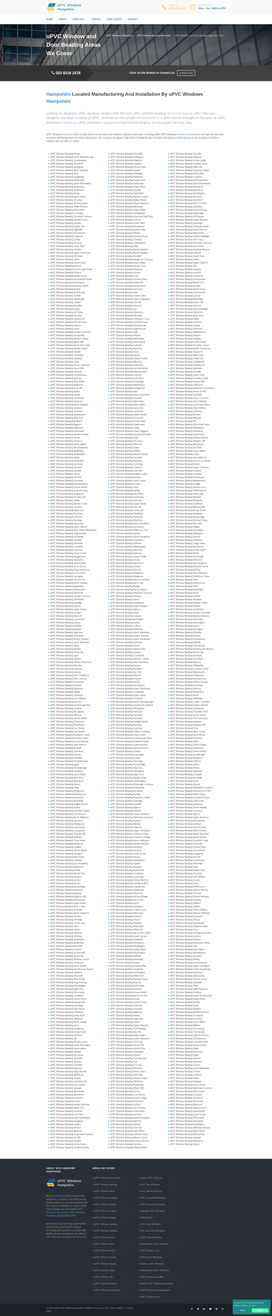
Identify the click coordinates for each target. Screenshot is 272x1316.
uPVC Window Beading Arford (125, 646)
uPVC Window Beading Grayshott (186, 1015)
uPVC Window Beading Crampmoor (67, 831)
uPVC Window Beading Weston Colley (188, 603)
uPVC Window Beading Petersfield (126, 193)
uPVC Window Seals (104, 1270)
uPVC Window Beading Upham (125, 1124)
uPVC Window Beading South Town (127, 223)
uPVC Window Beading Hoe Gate (186, 619)
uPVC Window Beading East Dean (66, 1115)
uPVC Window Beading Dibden (185, 907)
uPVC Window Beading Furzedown (127, 692)
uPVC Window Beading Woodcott (66, 781)
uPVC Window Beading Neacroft (66, 616)
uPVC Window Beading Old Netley (67, 599)
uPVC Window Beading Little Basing (127, 342)
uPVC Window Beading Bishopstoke (187, 507)
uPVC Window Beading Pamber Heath (69, 349)
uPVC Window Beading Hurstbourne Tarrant (71, 969)
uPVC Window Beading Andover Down (69, 491)
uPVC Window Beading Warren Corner (129, 1138)
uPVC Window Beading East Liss (185, 306)
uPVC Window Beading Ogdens (125, 864)
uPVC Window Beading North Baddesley (130, 633)
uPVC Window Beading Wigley (185, 527)
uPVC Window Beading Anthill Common (189, 1012)
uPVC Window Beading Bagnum (66, 425)
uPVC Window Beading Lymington (67, 576)
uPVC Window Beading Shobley (65, 626)
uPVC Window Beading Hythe (64, 259)
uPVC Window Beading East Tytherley (188, 401)
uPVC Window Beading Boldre (184, 464)
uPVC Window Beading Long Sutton (67, 827)
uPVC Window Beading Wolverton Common (131, 817)
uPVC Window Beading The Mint (66, 1065)
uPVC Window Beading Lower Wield (127, 263)
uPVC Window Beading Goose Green (68, 263)
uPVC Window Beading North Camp (187, 289)
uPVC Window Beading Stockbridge (187, 755)
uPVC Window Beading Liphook (185, 253)
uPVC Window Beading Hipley (65, 458)
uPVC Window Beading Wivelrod (126, 1068)
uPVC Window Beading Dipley (184, 454)
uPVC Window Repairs (105, 1264)
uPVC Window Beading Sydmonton (187, 434)
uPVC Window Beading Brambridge (187, 517)
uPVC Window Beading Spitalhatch (187, 609)
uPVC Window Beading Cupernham (67, 619)
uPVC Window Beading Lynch (124, 903)
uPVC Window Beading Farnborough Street (71, 269)
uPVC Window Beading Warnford (66, 821)
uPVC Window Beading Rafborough (67, 900)
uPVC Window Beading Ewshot (185, 636)
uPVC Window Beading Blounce (185, 662)
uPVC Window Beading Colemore (66, 401)
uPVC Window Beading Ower (124, 487)
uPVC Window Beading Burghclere (67, 943)
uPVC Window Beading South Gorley (128, 854)
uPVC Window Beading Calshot (65, 1124)
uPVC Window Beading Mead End (66, 510)
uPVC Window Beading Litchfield (186, 395)
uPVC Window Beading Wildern (185, 903)
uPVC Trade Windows (151, 1237)
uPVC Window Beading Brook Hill (66, 652)
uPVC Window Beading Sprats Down (68, 1144)
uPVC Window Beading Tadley (184, 1078)
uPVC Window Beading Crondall (66, 540)
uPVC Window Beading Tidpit (184, 1055)
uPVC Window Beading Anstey (125, 560)
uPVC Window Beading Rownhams (67, 725)
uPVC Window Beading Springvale (66, 167)
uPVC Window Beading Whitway (66, 936)
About (63, 19)
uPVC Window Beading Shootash (66, 550)
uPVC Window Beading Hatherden (127, 184)
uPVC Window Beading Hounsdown (187, 850)
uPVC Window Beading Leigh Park (126, 1019)
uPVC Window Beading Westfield (186, 368)
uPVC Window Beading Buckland (126, 669)
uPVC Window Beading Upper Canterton (190, 966)
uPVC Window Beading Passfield (66, 467)
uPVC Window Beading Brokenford (67, 187)
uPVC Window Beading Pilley (184, 986)
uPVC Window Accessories (107, 1178)
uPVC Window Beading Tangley (185, 325)
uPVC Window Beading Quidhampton (68, 160)
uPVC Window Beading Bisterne (65, 1131)
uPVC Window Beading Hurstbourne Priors (131, 738)
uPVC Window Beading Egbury (185, 814)
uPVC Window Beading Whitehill (66, 758)
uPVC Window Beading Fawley (65, 807)
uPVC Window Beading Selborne (126, 827)
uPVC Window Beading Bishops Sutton (129, 197)
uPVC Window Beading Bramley (125, 982)
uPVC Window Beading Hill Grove (66, 312)
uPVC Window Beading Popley (125, 1022)
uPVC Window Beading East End (66, 702)
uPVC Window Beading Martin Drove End (70, 662)
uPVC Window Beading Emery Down (68, 1032)
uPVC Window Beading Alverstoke (67, 956)
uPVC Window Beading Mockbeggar (67, 986)
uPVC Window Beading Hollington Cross (129, 319)
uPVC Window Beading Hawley (65, 1078)
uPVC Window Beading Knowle (185, 857)
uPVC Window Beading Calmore (125, 1144)
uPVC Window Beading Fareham (66, 685)
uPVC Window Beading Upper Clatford (189, 263)
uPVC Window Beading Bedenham (67, 451)
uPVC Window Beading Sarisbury (66, 408)
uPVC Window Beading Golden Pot (67, 226)
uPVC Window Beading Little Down (127, 1111)
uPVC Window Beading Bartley (185, 1002)
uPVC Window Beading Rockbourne (187, 639)
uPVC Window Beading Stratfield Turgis (189, 840)
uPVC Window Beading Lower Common (189, 398)
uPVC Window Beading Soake (124, 448)
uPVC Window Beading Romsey (65, 755)
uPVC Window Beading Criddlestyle (187, 362)
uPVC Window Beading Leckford (66, 378)
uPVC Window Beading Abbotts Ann (128, 649)
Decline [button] (243, 1310)
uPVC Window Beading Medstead (126, 177)
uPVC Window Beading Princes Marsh (68, 487)
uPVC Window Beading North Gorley (68, 966)
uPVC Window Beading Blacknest (66, 689)
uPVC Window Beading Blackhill (125, 1121)
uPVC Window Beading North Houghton (130, 537)
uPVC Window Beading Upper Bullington (130, 299)
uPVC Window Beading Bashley (125, 477)
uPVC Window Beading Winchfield (67, 210)
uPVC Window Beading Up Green (66, 464)
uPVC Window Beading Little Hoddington (70, 1118)
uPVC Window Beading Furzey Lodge (188, 160)
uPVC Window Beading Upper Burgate (128, 606)
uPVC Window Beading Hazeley (65, 1141)
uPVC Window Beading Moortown (127, 1101)
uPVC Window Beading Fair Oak (125, 672)
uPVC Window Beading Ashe (64, 926)
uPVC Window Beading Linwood (126, 1009)
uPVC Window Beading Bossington (187, 530)
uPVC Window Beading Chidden (66, 847)
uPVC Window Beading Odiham (185, 761)
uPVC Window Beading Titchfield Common (71, 217)
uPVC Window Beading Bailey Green (127, 1035)
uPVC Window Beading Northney (186, 973)
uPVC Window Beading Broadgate (126, 619)
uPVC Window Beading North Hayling (68, 583)
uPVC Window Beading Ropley (65, 289)
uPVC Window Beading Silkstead (186, 982)
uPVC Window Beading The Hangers (187, 1032)
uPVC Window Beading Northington (187, 193)
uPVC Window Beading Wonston (186, 197)
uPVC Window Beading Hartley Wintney (70, 1105)
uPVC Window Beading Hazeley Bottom (69, 1148)
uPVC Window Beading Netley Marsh (128, 200)
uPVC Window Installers (106, 1224)
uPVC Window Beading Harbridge (66, 1006)
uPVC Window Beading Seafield (125, 956)
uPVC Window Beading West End (66, 418)
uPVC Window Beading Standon (126, 306)
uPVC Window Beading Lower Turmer (128, 936)
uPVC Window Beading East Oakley (67, 1085)
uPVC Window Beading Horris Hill (66, 368)
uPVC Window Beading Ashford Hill (127, 1048)
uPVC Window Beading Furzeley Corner (189, 378)
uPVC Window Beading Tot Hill (65, 1138)
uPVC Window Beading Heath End (67, 1108)
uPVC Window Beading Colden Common (190, 702)
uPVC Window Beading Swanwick (186, 276)
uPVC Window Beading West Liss (126, 550)
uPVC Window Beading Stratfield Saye (128, 322)
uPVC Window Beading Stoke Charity (188, 751)
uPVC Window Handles (105, 1231)
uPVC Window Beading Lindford (185, 322)
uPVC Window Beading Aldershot (126, 629)
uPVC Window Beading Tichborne (66, 963)
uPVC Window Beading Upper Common (189, 467)
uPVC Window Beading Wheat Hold (127, 421)
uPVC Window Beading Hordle (125, 491)
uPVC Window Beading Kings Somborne (69, 570)
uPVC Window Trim (149, 1251)
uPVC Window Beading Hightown (66, 428)
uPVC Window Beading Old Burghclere (189, 180)
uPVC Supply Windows (105, 1284)
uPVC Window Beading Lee (63, 1039)
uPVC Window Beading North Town (127, 1072)
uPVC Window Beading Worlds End (67, 874)
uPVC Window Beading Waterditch (187, 692)
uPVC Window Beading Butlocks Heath (69, 286)
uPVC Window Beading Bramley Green (69, 738)
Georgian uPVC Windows (152, 1211)
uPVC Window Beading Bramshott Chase (190, 943)
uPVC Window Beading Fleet (184, 580)
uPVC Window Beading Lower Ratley (188, 451)
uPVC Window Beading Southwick (127, 411)
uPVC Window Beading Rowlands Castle (69, 735)
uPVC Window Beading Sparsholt (126, 728)
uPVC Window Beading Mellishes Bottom (190, 1128)
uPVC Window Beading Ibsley (64, 646)
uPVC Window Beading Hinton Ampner (189, 682)
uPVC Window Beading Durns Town (67, 573)
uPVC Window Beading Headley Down (189, 164)
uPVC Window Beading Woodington (127, 953)
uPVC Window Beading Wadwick (66, 358)
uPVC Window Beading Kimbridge (66, 355)
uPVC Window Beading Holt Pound (67, 1009)
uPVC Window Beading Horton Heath (68, 718)
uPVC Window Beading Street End (186, 358)
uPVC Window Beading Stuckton (186, 874)
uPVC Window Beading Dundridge (127, 382)
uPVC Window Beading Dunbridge (127, 755)
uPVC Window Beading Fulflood (65, 273)
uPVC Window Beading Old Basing (187, 217)
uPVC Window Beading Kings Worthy (68, 1072)
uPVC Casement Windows (153, 1198)
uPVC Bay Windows (150, 1185)
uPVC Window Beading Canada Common (70, 596)
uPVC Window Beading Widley (125, 451)
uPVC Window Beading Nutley (125, 586)
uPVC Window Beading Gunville (185, 372)
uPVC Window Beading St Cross (125, 1065)
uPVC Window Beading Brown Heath (128, 992)
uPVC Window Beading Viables (65, 692)
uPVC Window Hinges (105, 1218)
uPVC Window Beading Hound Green (188, 827)
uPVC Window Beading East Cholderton (69, 675)
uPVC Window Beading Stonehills (126, 154)
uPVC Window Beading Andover (66, 1062)
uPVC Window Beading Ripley (184, 319)
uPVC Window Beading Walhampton (188, 332)
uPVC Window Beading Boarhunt (186, 1105)
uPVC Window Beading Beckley (65, 916)
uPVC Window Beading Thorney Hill (67, 834)
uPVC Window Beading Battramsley (187, 1134)
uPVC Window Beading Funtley (125, 484)
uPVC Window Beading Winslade (66, 543)
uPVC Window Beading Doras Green (128, 735)
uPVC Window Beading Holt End (66, 517)
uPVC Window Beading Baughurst (186, 758)
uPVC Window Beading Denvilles (66, 306)
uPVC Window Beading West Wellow (188, 408)
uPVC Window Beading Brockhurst (187, 477)
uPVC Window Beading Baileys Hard (187, 870)
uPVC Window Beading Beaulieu (66, 629)
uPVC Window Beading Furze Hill (186, 844)
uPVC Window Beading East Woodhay (69, 864)
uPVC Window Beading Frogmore (66, 236)
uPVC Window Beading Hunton (125, 566)
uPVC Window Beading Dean (124, 438)
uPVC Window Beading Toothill (65, 296)
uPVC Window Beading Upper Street (128, 504)
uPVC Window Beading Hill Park (66, 477)
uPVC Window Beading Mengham (126, 573)
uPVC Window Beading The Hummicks (189, 718)
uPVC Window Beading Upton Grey (187, 375)
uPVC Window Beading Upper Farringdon (130, 831)
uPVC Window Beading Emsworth (126, 418)
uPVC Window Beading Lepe (64, 656)
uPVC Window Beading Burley (65, 193)
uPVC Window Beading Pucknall (185, 893)
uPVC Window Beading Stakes (184, 259)
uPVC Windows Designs (106, 1198)
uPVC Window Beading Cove (124, 276)
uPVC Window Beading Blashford (126, 520)
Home (49, 19)
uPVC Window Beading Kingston (186, 157)
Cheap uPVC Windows (151, 1178)
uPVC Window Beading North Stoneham (130, 524)
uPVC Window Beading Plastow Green (128, 1078)
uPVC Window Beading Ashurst (65, 606)
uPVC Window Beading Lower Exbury (188, 715)
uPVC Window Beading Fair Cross (186, 240)
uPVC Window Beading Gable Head (127, 425)
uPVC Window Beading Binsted (185, 415)
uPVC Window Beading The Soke (126, 761)
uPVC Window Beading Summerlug (187, 1029)
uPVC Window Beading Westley (65, 1052)
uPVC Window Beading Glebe (184, 1048)
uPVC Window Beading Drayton (125, 679)
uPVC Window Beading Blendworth (187, 672)
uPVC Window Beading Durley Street (188, 342)
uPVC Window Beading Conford (125, 916)
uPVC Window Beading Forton (65, 883)
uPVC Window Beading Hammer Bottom (190, 250)
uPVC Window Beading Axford (125, 355)
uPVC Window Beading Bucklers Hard (128, 279)
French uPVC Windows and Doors (157, 1284)
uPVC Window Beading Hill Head (66, 256)
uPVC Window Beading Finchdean (186, 659)
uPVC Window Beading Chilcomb (126, 1006)
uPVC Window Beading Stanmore (126, 715)
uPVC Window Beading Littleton (185, 824)
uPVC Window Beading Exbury (65, 623)
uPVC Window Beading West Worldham (129, 662)
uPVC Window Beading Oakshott (66, 1019)
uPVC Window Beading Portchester (127, 788)
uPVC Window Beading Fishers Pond (68, 999)
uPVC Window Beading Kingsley (185, 269)
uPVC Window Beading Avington (126, 867)
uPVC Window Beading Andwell (125, 989)
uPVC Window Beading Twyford (185, 471)
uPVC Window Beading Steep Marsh (187, 999)
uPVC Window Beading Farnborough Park (70, 705)
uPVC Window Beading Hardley (65, 223)
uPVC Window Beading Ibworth (185, 1058)
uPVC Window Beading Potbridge (186, 864)
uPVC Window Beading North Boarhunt (189, 834)
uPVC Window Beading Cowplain (186, 774)
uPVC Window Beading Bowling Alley (128, 966)
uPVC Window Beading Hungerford (127, 388)
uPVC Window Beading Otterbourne (187, 365)
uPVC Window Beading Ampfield (66, 910)
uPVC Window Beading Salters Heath (188, 745)
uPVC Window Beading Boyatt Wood (188, 1045)
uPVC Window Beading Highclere (66, 633)
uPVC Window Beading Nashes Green (128, 778)
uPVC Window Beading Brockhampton (69, 484)
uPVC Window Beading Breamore (66, 844)
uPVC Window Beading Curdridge (66, 213)
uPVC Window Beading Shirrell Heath (188, 847)
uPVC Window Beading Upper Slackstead (130, 639)
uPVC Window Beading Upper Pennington (70, 184)
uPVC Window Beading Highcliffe (66, 230)
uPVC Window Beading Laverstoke (127, 877)
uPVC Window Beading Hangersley (67, 177)
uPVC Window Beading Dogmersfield (68, 533)
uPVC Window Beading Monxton (66, 666)
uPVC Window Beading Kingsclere (66, 524)
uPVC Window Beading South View (67, 246)
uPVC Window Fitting (105, 1204)
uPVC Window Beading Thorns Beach (68, 850)
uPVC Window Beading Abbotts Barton (129, 454)
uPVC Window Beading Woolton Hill (187, 725)
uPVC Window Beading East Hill (125, 507)
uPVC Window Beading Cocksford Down (190, 798)
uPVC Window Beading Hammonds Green (130, 434)
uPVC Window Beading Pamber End (127, 266)
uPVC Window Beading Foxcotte (126, 1128)
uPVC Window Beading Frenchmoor (67, 814)
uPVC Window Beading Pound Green (128, 167)
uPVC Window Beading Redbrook (66, 385)
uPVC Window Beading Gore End (126, 289)
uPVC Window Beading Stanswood (187, 923)
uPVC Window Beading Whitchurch (187, 887)
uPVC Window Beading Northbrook (67, 292)
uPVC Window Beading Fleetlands (186, 514)
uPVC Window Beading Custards (126, 375)
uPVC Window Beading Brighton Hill (68, 897)
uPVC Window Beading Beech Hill (66, 342)
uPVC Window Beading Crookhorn (127, 874)
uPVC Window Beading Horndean (186, 685)
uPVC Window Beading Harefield (186, 778)
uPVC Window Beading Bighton (125, 807)
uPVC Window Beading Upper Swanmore (70, 253)
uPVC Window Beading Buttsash (126, 500)
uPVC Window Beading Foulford (185, 992)
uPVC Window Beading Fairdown (66, 890)
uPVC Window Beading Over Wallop (68, 699)
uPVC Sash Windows (150, 1224)
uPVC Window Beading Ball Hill (125, 1032)
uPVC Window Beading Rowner (125, 666)
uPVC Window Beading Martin (125, 682)
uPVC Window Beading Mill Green (126, 913)
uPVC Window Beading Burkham (66, 421)
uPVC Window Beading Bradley (125, 794)
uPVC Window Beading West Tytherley (69, 170)
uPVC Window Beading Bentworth (187, 444)
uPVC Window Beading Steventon (126, 365)
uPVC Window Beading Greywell (66, 411)
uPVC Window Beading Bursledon (126, 791)
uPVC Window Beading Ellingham (186, 500)
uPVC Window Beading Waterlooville (128, 325)
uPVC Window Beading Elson (184, 930)
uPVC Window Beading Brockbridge (67, 887)
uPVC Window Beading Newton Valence (189, 616)
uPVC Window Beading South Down (68, 566)
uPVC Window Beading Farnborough (188, 279)
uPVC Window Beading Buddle (65, 870)
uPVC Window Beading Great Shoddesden (190, 969)
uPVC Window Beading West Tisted (187, 1131)
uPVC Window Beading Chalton (65, 302)
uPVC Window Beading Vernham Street (69, 434)
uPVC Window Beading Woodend (186, 431)
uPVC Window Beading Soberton (66, 669)
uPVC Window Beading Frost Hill (66, 388)
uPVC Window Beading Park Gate (126, 1075)
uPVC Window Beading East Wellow (187, 877)
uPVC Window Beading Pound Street (188, 392)
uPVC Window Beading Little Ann (126, 471)
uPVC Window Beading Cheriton (126, 240)
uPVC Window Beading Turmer (185, 1065)
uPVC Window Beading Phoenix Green (69, 203)
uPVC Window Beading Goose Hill (126, 510)
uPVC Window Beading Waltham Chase (69, 959)
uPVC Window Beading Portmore (126, 712)
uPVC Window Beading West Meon (187, 949)
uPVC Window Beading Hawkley (185, 900)
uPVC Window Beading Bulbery (185, 940)
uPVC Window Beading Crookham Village (130, 837)
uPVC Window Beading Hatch (124, 599)
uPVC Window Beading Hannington (187, 623)
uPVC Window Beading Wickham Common (131, 593)
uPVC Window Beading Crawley (65, 613)
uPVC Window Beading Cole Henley (187, 646)
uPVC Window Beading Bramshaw (127, 1085)
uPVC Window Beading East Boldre (67, 732)
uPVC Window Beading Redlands (126, 1012)
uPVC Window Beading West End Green (129, 580)
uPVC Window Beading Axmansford (127, 286)
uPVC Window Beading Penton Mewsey (189, 897)
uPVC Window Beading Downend (66, 1098)
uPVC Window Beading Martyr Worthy (129, 880)
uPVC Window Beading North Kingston (69, 405)
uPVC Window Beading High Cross (127, 774)
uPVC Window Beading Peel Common (68, 679)
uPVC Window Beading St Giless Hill (67, 497)
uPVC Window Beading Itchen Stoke (187, 550)
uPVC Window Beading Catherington (128, 781)
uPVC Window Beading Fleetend (66, 973)
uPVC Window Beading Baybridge (186, 299)
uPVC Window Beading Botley (65, 392)
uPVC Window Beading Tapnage (65, 1088)
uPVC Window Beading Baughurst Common (131, 259)
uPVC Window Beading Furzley (185, 880)
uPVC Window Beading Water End (127, 976)
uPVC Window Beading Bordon (125, 857)
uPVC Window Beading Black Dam (67, 857)
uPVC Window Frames (105, 1211)
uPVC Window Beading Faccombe (66, 1055)
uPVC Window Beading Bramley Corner (189, 566)
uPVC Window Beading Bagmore (66, 1068)
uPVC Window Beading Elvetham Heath (129, 741)
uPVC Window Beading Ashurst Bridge (128, 897)
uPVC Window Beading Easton (125, 623)
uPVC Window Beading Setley (64, 362)
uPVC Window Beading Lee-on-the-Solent (130, 933)
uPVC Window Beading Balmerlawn (127, 385)
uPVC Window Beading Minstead (126, 316)
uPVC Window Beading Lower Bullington (130, 840)
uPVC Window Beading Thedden (66, 860)
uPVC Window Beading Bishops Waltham (190, 913)
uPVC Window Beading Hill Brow (126, 1082)
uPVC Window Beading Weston (125, 335)
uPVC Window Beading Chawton (126, 467)
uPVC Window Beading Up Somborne (188, 963)
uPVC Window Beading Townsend (66, 636)
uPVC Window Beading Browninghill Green (71, 279)
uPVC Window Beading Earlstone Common (191, 243)
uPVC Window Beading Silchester (66, 1035)
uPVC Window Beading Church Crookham (190, 461)
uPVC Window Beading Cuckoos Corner (189, 669)
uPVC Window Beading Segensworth (128, 329)
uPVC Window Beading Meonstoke (187, 1118)
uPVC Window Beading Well (124, 332)
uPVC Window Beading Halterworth (187, 1111)
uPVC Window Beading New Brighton (188, 563)
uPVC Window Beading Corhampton (128, 243)
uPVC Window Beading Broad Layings (128, 1098)
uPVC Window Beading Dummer (126, 398)
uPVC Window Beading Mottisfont (187, 187)
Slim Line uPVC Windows (152, 1231)
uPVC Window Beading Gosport (125, 652)
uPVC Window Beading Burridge (66, 520)
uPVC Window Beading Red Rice (126, 349)
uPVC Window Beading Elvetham (186, 656)
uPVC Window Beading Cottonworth (188, 292)
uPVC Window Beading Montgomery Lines (190, 933)
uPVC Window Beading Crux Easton (127, 1095)
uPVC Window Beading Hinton (65, 154)
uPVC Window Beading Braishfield (186, 590)
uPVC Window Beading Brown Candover (70, 365)
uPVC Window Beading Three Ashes (67, 840)
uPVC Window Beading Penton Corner (188, 979)
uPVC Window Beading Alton (64, 174)
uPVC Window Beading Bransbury (186, 190)
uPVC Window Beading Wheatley (126, 174)
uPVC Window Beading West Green (67, 979)
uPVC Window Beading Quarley (125, 190)
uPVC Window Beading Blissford (126, 362)
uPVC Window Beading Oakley (65, 500)
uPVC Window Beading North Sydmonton (190, 349)
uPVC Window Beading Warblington (127, 946)
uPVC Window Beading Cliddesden (187, 666)
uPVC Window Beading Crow (184, 728)
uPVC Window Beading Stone (64, 329)
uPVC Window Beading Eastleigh (66, 603)
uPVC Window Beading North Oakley (68, 1022)
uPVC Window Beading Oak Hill (125, 302)
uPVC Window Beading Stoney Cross (188, 487)
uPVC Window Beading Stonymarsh (67, 233)
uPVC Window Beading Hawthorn (186, 200)
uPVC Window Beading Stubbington (67, 454)
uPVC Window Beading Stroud (125, 1091)
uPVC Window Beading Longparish (187, 854)
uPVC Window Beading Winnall (125, 675)
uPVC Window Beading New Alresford (188, 573)
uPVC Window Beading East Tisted (187, 246)
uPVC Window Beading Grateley (185, 474)
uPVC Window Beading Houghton (66, 1121)
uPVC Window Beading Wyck (184, 593)
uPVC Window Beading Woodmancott (69, 448)
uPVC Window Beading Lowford (185, 1075)
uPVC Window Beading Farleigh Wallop (129, 722)
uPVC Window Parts (104, 1244)
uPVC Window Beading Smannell (66, 1111)
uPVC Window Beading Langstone (66, 494)
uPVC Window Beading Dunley (65, 240)
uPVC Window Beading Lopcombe (126, 408)
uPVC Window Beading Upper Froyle (128, 557)
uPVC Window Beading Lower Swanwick (130, 1039)
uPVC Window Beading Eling (124, 246)
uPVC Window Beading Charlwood (67, 722)
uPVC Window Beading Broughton (67, 712)
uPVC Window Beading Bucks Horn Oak (70, 345)
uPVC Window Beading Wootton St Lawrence (192, 388)
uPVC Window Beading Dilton (184, 741)
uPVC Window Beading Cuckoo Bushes (69, 741)
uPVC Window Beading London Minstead (190, 613)
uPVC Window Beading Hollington (126, 157)
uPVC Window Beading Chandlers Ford (189, 712)
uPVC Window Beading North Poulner (188, 230)
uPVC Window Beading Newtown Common (191, 1088)
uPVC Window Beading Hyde (124, 352)
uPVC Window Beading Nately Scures (68, 276)
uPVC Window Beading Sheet (184, 1006)
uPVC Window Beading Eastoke (65, 672)
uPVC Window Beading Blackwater (67, 1091)
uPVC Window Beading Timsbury (66, 441)
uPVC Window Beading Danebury (66, 771)
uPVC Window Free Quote (107, 1290)
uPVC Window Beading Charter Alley (128, 296)
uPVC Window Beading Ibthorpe (66, 372)
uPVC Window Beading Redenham (67, 867)
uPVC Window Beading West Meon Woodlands (73, 530)
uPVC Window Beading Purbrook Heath (189, 226)
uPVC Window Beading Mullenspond (188, 491)
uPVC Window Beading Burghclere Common (72, 1134)
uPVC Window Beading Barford (65, 266)
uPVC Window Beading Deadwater (187, 708)
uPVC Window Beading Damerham (67, 398)
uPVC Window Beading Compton (186, 177)
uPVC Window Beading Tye (183, 266)
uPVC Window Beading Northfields (127, 870)
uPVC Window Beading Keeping (65, 893)
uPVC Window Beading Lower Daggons (129, 431)
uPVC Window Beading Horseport (126, 907)
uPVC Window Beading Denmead (66, 481)
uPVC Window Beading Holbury (65, 325)
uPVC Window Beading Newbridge (127, 339)
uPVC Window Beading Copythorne (127, 887)
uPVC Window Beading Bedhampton (68, 794)
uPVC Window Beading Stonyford (66, 164)
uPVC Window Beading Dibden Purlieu (129, 358)
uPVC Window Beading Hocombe (66, 976)
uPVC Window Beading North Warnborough (131, 702)
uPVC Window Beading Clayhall (185, 1138)
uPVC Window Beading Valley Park (67, 989)
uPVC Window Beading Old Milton (127, 494)
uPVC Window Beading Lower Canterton (130, 814)
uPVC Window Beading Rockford (66, 514)
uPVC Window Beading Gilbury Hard (188, 1108)
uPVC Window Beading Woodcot (126, 893)
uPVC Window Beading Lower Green (128, 695)
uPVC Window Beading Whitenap (126, 207)
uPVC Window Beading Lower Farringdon (130, 1118)
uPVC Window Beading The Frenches (128, 1058)
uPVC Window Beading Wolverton (186, 1141)
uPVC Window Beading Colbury (125, 626)
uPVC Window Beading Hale (184, 946)
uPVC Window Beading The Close (126, 1042)
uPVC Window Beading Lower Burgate (128, 745)
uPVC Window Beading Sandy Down (128, 481)
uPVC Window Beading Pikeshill (185, 497)
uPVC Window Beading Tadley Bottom (69, 207)
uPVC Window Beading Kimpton (66, 877)
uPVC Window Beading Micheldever (187, 821)
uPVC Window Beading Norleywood (67, 415)
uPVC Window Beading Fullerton (126, 553)
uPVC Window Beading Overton (66, 708)
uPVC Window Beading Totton (65, 930)
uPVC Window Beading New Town (67, 778)
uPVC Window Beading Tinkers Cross (128, 910)
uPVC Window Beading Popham (125, 821)
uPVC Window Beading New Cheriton (188, 203)
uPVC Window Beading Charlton (66, 949)
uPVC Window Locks (104, 1237)
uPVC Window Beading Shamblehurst (188, 458)
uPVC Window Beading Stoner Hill (127, 1045)
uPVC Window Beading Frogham (186, 1082)
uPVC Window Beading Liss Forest (126, 900)
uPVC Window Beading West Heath (127, 405)
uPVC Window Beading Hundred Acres (129, 236)
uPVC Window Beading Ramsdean (186, 1121)
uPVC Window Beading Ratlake (65, 649)
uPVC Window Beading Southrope (127, 497)
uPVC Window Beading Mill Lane (126, 444)
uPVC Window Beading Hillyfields (186, 699)
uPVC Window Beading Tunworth (186, 352)
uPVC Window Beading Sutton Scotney (129, 636)
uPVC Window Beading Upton (184, 765)
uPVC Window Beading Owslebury (67, 1029)
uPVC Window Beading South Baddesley (189, 1068)
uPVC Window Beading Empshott (186, 916)
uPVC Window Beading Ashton (125, 533)
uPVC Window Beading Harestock (66, 798)
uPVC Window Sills (103, 1277)
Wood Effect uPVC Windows (154, 1244)
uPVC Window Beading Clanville (185, 154)
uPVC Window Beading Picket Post (187, 174)
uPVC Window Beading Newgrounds (188, 481)
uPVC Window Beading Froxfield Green (69, 761)
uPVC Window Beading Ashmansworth (129, 748)
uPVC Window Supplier (151, 1277)
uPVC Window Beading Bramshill (66, 946)
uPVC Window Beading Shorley (125, 273)
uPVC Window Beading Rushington (187, 1124)
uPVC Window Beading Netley (184, 768)
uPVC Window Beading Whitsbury (67, 1075)
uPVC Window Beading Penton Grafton (69, 639)
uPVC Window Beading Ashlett (65, 395)
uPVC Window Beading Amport (185, 335)
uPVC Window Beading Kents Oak (126, 583)
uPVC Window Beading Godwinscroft (68, 1082)
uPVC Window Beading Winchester (67, 992)
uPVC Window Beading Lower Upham (188, 837)
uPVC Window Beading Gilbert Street (128, 415)
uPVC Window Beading (105, 1185)
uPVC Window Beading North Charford (69, 913)
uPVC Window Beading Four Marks (67, 728)
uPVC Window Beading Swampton (67, 682)
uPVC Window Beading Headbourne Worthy (191, 649)
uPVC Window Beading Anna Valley (127, 986)
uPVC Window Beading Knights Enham (69, 804)
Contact (133, 19)
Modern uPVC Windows (152, 1264)
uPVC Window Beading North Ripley (68, 197)
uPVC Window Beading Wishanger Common (131, 784)
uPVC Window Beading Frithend (125, 596)
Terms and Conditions (114, 1308)
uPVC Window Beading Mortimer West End (131, 217)
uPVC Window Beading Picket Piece (127, 187)
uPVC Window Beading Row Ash (186, 524)
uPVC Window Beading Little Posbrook (189, 989)
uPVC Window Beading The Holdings (128, 1029)
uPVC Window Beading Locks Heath (67, 774)
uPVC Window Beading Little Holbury (68, 1048)
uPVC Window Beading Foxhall (125, 758)
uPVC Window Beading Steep (64, 788)
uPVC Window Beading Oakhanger (187, 557)
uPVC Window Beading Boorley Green (68, 504)
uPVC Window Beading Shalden (125, 751)
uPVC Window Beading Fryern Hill (186, 302)
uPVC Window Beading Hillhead (125, 543)
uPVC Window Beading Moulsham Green (130, 798)
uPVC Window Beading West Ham (187, 355)
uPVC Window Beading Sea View (186, 448)
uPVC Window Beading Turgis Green (187, 543)
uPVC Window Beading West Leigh (187, 494)
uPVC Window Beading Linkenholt (126, 540)
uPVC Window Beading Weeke (125, 233)
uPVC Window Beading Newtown (186, 1062)
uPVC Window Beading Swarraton (67, 560)
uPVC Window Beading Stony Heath (187, 1085)
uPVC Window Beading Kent (124, 392)
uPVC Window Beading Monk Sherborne (130, 395)
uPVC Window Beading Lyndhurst (186, 804)
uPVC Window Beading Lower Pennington (70, 1045)
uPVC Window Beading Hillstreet (66, 933)
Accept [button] (260, 1310)
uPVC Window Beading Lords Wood (187, 735)
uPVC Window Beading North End (186, 283)
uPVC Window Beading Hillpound (126, 930)
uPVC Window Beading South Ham (187, 256)
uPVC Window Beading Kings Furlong (68, 982)
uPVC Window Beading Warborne (126, 312)
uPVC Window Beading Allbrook (185, 418)
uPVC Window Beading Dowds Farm (128, 180)
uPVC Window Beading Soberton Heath (129, 834)
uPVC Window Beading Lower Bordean (189, 220)
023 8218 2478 (178, 8)
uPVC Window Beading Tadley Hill (126, 283)
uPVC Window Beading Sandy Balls (67, 1015)
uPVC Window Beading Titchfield (66, 1058)
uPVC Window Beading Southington (127, 973)
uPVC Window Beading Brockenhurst (188, 679)
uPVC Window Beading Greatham (186, 504)
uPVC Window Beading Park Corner (187, 1091)
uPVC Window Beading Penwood (126, 269)
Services (78, 19)
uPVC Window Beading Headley (185, 339)
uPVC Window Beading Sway (184, 867)
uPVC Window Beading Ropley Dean (128, 949)
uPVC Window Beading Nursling (66, 316)
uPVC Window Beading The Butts (126, 699)
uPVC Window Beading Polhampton (67, 590)
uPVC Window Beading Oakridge (66, 920)
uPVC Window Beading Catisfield (186, 207)
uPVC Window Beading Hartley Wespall (129, 844)
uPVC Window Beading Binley (184, 553)
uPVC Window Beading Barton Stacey (128, 590)
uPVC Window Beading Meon (184, 626)
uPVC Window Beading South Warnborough (72, 157)
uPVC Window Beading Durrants (186, 956)
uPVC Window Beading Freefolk (125, 811)
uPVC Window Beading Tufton (65, 474)
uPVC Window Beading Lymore (185, 296)
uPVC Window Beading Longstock (126, 969)
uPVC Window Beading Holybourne (67, 319)
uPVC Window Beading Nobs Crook (67, 907)
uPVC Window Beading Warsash (126, 923)
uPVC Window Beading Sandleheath (127, 213)
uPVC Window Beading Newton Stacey (69, 339)
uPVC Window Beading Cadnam (125, 616)
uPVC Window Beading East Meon (127, 378)
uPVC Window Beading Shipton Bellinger (190, 236)
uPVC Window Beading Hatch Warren (68, 527)
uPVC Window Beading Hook (184, 781)
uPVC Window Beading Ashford (185, 689)
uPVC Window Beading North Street (187, 794)
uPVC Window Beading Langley (185, 484)
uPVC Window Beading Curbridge (126, 464)
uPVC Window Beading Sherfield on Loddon (191, 788)
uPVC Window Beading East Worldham (129, 368)
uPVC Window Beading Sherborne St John (190, 791)
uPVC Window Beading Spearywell (67, 190)
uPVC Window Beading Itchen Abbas (68, 444)
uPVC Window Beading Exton (184, 883)
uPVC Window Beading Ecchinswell (67, 953)
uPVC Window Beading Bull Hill (125, 570)
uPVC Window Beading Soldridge (126, 801)
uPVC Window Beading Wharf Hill (126, 1088)
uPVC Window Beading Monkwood (127, 226)
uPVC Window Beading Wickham (186, 540)
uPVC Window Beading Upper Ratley (68, 903)
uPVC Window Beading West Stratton (188, 831)
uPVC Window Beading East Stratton (128, 1108)
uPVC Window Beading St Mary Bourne (129, 1141)
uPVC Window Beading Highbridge (187, 213)
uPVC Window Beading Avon (64, 1025)
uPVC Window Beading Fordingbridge (68, 768)
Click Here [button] (252, 1305)
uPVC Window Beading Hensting (126, 517)
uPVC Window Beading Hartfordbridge (189, 309)
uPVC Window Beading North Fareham (129, 250)
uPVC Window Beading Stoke (124, 613)
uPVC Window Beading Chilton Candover (130, 732)
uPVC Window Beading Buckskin (126, 725)
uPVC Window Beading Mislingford (127, 708)
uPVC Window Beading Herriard (125, 1115)
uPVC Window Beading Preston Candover (70, 332)
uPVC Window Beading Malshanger (67, 299)
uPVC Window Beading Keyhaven (186, 1052)
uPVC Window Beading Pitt (183, 421)
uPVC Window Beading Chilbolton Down (190, 576)
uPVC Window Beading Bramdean (126, 959)
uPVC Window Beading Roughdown (67, 557)
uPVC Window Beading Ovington (66, 854)
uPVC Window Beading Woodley (186, 633)
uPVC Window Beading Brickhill (65, 748)
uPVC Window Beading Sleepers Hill (187, 441)
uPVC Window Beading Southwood (187, 860)
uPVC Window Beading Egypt (64, 765)
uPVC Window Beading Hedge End (67, 824)
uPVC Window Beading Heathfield (67, 940)
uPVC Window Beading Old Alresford (188, 1039)
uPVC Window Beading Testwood (186, 329)
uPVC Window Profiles (105, 1257)
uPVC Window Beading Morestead (67, 431)
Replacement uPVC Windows (154, 1270)
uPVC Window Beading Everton (185, 936)
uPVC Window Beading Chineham (66, 695)
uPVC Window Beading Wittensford (187, 583)
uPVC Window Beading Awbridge (186, 223)
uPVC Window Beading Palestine (126, 160)
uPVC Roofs (146, 1218)
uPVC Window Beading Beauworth (187, 233)
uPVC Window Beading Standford (66, 751)
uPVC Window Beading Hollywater (187, 675)
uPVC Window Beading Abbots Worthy (189, 890)
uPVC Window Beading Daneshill (126, 458)
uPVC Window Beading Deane (125, 963)
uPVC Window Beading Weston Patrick (189, 438)
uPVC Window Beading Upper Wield (128, 210)
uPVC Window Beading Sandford (126, 847)
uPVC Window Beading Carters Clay (67, 923)
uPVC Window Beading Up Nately (66, 537)
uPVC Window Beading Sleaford (125, 850)
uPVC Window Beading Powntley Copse (189, 345)
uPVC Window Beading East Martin (127, 685)
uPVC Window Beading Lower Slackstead (130, 689)
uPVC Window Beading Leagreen (186, 722)
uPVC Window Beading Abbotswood (128, 547)
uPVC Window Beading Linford (125, 1105)
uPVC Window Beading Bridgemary (67, 791)
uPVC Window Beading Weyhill (185, 642)
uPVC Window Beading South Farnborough (191, 996)
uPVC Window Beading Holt (183, 586)
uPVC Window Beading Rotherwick (67, 180)
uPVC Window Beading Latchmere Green (190, 405)
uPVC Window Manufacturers (155, 1290)
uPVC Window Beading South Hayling (188, 807)
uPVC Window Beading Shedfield (126, 940)
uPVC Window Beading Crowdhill (66, 547)
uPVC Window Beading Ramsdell (126, 718)
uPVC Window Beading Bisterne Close (188, 210)
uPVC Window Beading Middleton (126, 514)
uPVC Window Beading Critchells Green (189, 1042)
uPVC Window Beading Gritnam (125, 220)
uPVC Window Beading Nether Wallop (128, 253)
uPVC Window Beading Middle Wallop (128, 1148)
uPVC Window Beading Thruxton (66, 200)
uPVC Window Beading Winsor (125, 1055)
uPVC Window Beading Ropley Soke (127, 230)
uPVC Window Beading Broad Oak (187, 652)
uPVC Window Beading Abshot (185, 784)
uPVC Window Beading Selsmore (126, 768)
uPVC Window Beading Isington (185, 1009)
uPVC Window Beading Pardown (186, 599)
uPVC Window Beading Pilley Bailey (67, 382)
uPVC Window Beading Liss (123, 309)
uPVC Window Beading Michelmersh (188, 953)
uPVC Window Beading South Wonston (69, 642)
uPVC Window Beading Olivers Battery (188, 910)
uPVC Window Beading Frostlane (186, 1095)
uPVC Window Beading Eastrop (185, 537)
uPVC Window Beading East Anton (127, 527)
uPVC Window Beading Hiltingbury (127, 771)
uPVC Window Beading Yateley (125, 1015)
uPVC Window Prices (104, 1251)
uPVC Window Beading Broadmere (127, 603)
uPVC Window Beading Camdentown (68, 375)
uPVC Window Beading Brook (184, 695)
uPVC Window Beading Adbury (125, 609)
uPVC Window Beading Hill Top (185, 570)
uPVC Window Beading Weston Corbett (129, 659)
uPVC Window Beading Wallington (187, 533)
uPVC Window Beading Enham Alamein (189, 705)
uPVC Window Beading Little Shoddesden (190, 184)
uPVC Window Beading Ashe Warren (68, 745)
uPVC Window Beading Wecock (65, 715)
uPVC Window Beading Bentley (125, 824)
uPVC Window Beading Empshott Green (189, 170)
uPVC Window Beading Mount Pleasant (129, 203)
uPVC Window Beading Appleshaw (67, 586)
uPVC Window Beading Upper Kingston (129, 1025)
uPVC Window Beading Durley (65, 1101)
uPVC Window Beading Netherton (186, 312)
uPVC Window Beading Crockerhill (127, 656)
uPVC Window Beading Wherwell (66, 593)
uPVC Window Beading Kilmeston (186, 560)
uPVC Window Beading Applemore (127, 890)
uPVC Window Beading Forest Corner (68, 553)
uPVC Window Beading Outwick (66, 250)
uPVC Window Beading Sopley (125, 428)
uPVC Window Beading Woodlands (187, 428)
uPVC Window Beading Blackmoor (187, 1101)
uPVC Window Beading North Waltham (69, 817)
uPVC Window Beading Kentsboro (126, 563)
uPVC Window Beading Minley (185, 959)
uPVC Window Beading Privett (65, 438)
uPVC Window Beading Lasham (65, 659)
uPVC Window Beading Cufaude (126, 345)
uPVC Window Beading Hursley (185, 286)
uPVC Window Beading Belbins (185, 1025)
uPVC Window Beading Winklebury (127, 943)
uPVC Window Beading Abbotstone (187, 976)
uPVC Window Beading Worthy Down (69, 1042)
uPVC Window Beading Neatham (126, 461)
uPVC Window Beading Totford (185, 596)
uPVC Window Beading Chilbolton (66, 1012)
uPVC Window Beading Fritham (185, 920)
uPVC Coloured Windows (152, 1204)
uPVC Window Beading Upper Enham (68, 609)
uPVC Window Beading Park (124, 292)
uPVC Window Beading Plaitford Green (189, 926)
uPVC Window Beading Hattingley (126, 1052)
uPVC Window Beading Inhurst (65, 784)
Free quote (114, 19)
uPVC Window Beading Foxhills (65, 352)
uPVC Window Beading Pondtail (125, 256)
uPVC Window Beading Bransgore (186, 629)
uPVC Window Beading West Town (187, 316)
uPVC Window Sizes (150, 1297)
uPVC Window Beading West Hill (186, 167)
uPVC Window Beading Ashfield (65, 471)
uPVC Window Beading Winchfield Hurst (190, 425)
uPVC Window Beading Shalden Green (128, 474)
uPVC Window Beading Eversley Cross (68, 220)
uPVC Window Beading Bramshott (67, 1095)
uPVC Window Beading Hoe (123, 1062)
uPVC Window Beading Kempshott (187, 547)
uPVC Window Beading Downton (186, 811)
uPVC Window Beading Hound (125, 920)
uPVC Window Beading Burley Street (188, 510)
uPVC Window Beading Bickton (65, 1128)
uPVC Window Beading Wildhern (66, 837)
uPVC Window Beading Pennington (67, 283)
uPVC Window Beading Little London (68, 563)
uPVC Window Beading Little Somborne (189, 1035)
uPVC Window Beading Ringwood (126, 576)
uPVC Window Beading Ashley (125, 999)
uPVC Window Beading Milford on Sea (129, 530)
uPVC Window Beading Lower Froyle (187, 1115)
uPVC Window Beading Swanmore (187, 748)
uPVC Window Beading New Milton (127, 1131)
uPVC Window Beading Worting (66, 243)
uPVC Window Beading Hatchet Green (129, 1134)
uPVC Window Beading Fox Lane (126, 441)
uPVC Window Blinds (104, 1191)
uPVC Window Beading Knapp (65, 309)
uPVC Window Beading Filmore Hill (187, 382)
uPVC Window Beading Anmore (185, 273)
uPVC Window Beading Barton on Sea (128, 996)
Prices (96, 19)
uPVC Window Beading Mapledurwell (128, 372)
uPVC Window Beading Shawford (186, 1098)
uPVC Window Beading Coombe (66, 507)
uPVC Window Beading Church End (67, 580)
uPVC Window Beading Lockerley (186, 411)
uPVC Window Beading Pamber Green (128, 1002)
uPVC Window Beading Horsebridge (127, 765)
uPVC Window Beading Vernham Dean (188, 520)
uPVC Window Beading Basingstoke (67, 1002)
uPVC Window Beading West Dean (127, 401)
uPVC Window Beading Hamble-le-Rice (129, 883)
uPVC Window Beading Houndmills (67, 335)
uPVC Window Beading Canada (185, 1072)
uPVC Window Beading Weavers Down (129, 979)
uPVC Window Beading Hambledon (127, 860)
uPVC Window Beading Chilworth (186, 385)
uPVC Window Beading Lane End (186, 1019)
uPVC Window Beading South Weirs (187, 1022)
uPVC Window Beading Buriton (65, 880)
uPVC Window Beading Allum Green (187, 732)
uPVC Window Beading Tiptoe (184, 1144)
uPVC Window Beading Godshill (125, 804)
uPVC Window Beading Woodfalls (66, 801)
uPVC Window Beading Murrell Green (68, 322)
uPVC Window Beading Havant (125, 170)
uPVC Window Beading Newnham (126, 926)
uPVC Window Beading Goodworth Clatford (131, 705)
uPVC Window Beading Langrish (125, 164)
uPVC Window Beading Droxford (186, 738)
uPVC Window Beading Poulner (185, 606)
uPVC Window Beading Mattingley (67, 461)
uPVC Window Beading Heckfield (126, 642)
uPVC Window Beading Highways (186, 771)
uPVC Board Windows (151, 1191)
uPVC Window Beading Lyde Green (187, 801)
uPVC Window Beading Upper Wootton (189, 817)
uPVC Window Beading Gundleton (67, 996)
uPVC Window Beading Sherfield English (69, 811)
